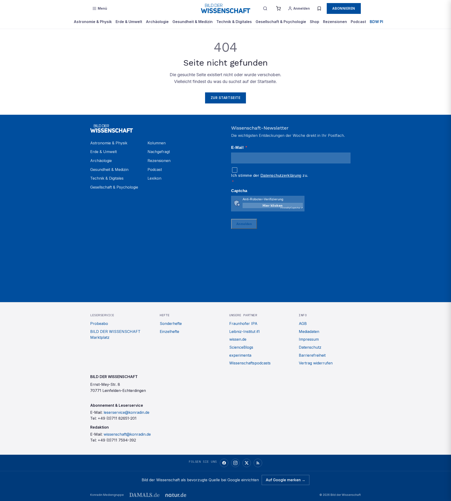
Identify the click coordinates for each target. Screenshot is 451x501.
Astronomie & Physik (93, 21)
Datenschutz (310, 347)
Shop (314, 21)
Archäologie (157, 21)
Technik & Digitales (234, 21)
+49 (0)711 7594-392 (117, 440)
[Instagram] (235, 463)
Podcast (358, 21)
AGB (303, 323)
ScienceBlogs (241, 347)
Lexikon (154, 178)
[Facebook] (224, 463)
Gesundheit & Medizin (192, 21)
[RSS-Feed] (258, 463)
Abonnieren (343, 8)
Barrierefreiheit (312, 355)
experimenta (240, 355)
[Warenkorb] (278, 8)
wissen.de (237, 339)
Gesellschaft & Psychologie (281, 21)
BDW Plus (379, 21)
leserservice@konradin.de (126, 412)
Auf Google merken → (285, 479)
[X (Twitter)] (246, 463)
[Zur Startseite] (225, 8)
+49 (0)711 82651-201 (117, 418)
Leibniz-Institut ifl (244, 331)
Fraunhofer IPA (243, 323)
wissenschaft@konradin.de (127, 434)
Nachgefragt (159, 151)
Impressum (309, 339)
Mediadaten (309, 331)
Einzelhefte (169, 331)
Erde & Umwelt (129, 21)
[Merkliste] (319, 8)
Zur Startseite (226, 98)
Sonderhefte (171, 323)
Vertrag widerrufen (316, 363)
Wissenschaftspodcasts (250, 363)
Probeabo (99, 323)
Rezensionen (335, 21)
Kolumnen (157, 143)
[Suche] (265, 8)
